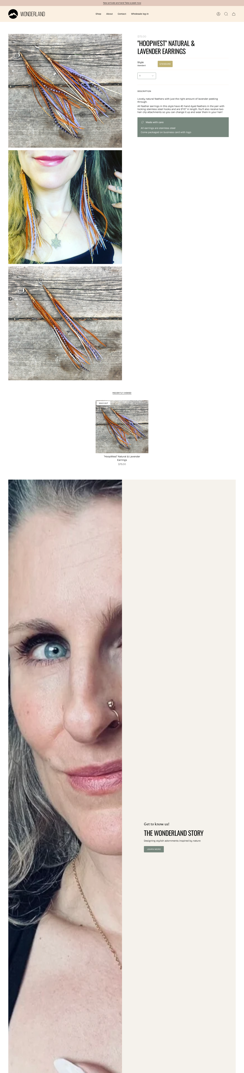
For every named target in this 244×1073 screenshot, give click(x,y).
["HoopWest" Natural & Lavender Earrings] (122, 426)
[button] (98, 13)
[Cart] (234, 14)
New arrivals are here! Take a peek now (122, 3)
